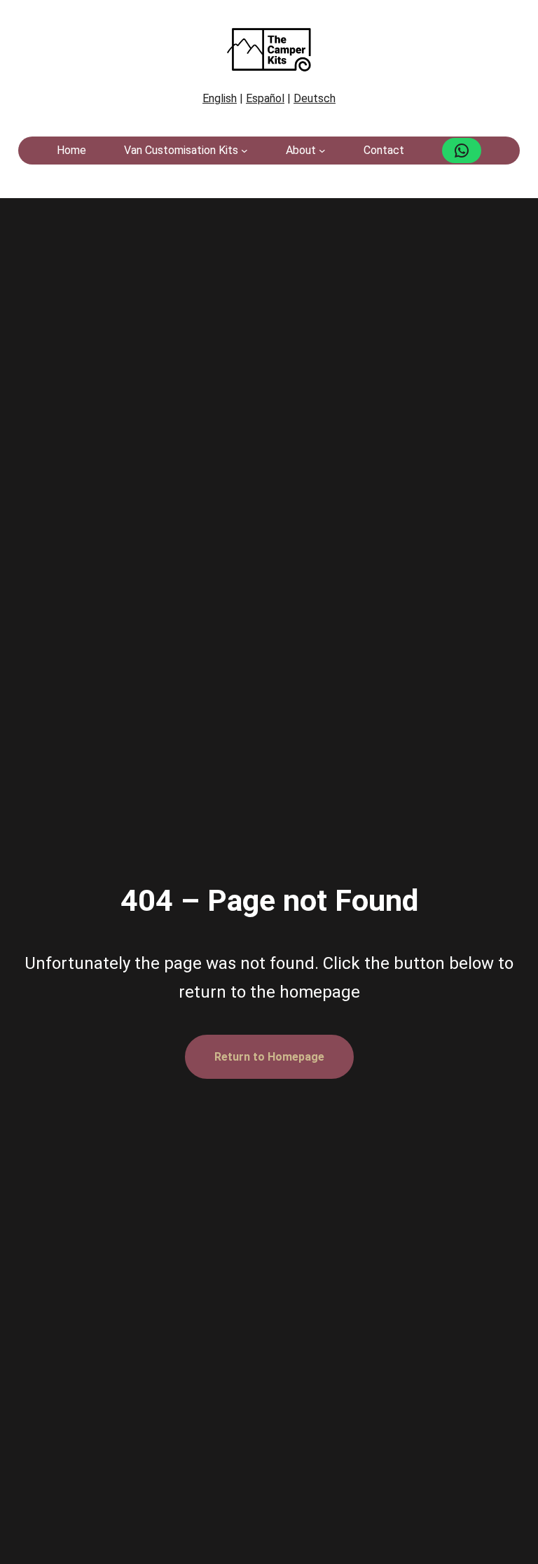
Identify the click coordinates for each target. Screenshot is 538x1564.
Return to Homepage (269, 1056)
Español (265, 98)
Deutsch (315, 98)
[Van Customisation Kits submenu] (244, 150)
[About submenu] (322, 150)
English (219, 98)
